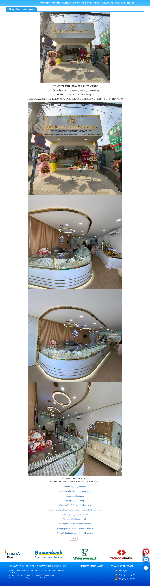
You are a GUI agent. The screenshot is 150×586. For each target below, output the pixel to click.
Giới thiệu (55, 3)
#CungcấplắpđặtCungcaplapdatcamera (75, 505)
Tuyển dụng (120, 3)
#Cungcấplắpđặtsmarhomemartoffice (75, 524)
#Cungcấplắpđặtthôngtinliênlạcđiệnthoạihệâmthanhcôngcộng (75, 510)
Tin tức (97, 3)
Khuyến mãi (107, 3)
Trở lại (74, 539)
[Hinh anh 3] (24, 554)
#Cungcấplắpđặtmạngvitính (74, 519)
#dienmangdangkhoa (75, 496)
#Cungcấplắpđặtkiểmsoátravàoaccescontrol (75, 528)
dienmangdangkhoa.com (75, 486)
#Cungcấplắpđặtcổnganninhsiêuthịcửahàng (75, 533)
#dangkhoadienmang (75, 500)
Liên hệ (130, 3)
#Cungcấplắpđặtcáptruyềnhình (75, 514)
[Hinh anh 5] (97, 554)
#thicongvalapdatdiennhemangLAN (75, 491)
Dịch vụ (76, 3)
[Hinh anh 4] (61, 554)
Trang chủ (45, 3)
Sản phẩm (66, 3)
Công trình (86, 3)
